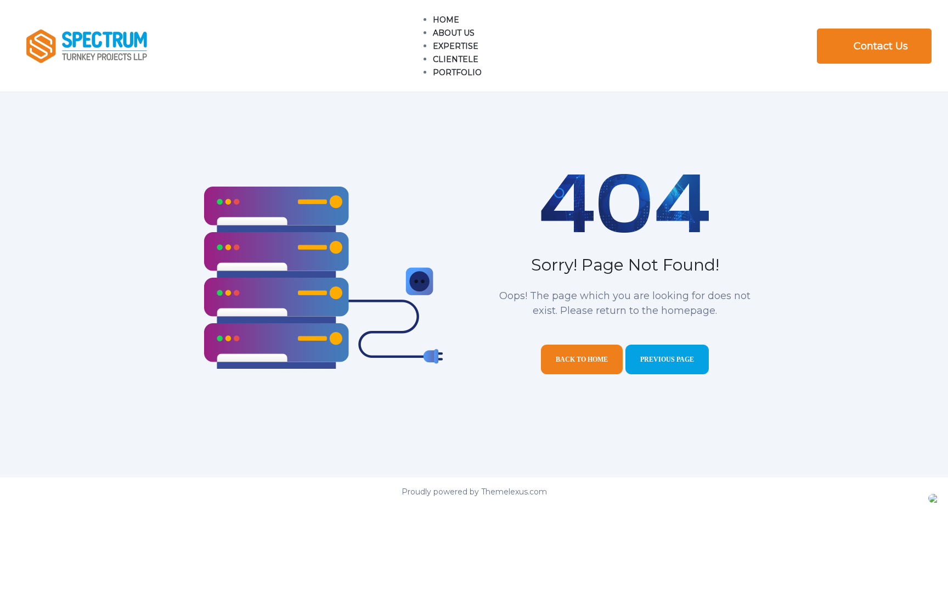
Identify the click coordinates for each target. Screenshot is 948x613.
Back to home (582, 359)
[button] (874, 46)
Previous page (667, 359)
